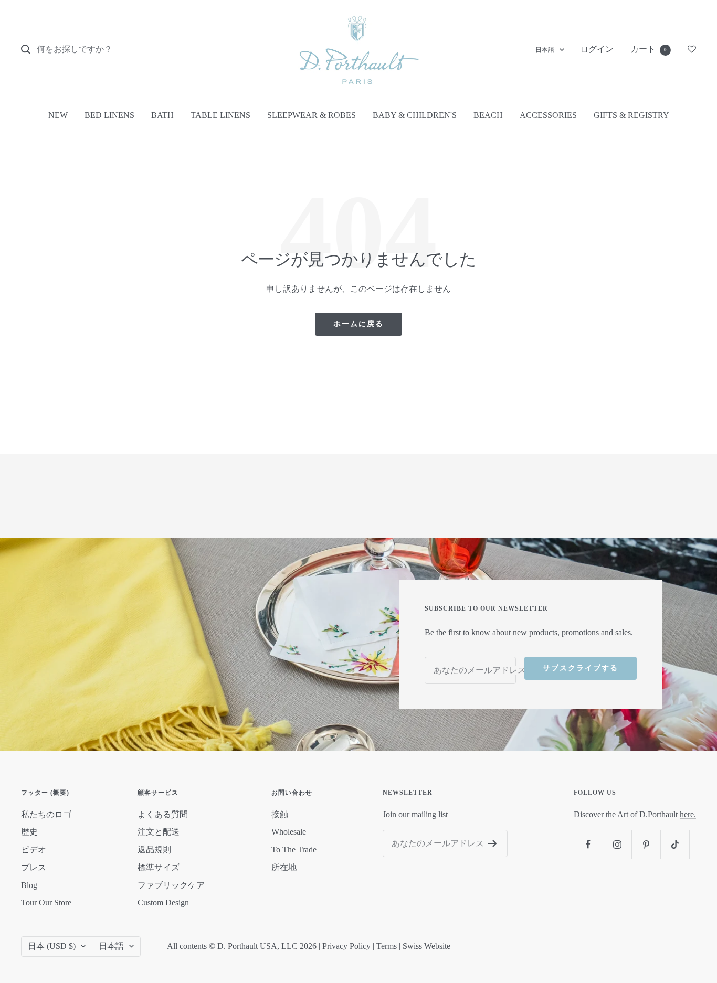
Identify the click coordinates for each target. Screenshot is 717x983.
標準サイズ (159, 867)
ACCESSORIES (548, 115)
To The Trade (294, 849)
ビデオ (33, 849)
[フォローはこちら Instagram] (617, 844)
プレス (33, 867)
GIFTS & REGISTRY (631, 115)
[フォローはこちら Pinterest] (645, 844)
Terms (386, 946)
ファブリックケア (171, 885)
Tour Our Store (46, 902)
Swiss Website (426, 946)
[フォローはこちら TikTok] (674, 844)
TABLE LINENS (220, 115)
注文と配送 (159, 831)
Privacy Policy (346, 946)
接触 (279, 814)
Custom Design (163, 902)
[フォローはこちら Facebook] (588, 844)
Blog (29, 885)
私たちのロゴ (46, 814)
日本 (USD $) (52, 946)
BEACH (488, 115)
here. (688, 814)
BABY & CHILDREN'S (415, 115)
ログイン (597, 49)
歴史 (29, 831)
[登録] (492, 843)
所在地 (284, 867)
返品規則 (154, 849)
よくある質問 (163, 814)
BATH (162, 115)
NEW (58, 115)
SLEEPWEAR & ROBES (311, 115)
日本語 (544, 50)
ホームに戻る (358, 324)
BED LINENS (109, 115)
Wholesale (288, 831)
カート (648, 49)
